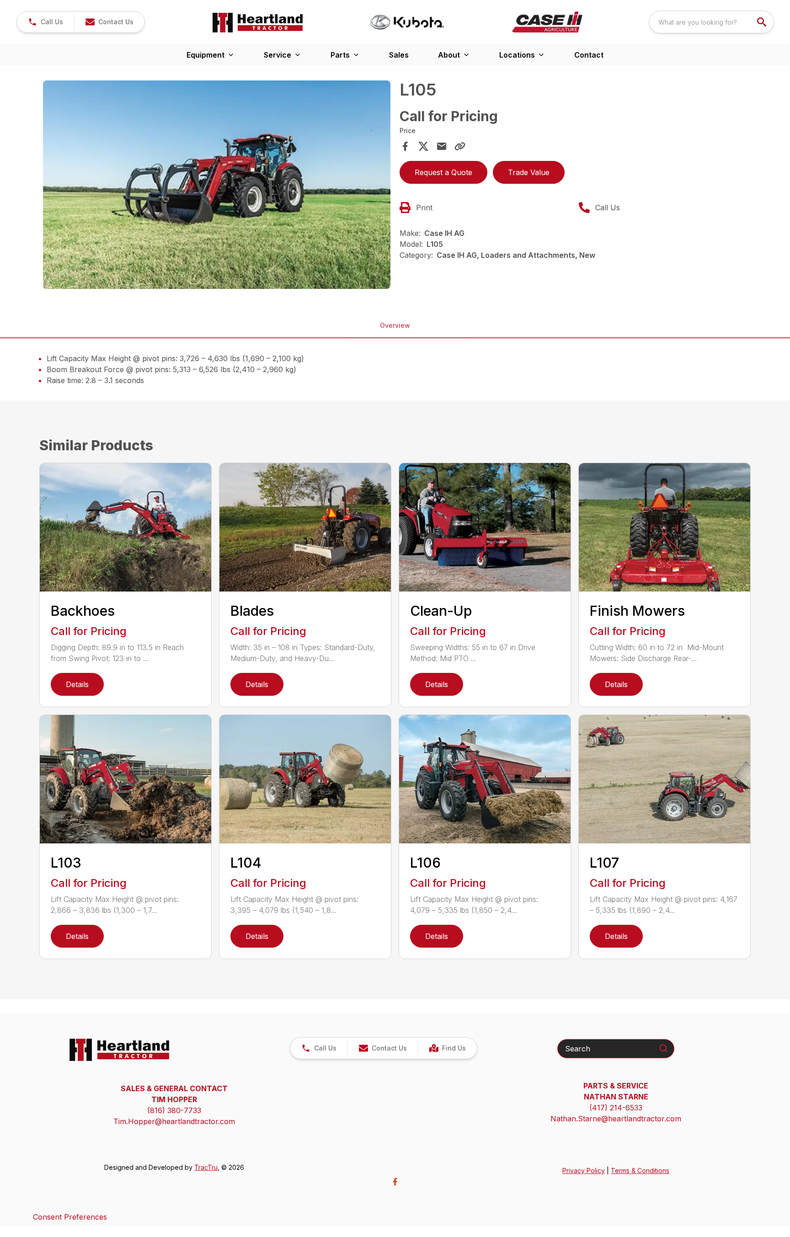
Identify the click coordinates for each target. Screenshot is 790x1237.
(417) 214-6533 (615, 1107)
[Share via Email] (441, 146)
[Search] (663, 1048)
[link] (447, 1048)
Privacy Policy (583, 1170)
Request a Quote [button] (443, 172)
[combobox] (711, 22)
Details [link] (77, 684)
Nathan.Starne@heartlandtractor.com (615, 1118)
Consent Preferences (70, 1216)
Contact (588, 54)
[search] (763, 21)
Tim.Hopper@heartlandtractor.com (174, 1121)
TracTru (206, 1167)
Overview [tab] (395, 325)
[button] (45, 22)
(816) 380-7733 (174, 1110)
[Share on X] (423, 146)
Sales (399, 54)
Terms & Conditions (640, 1170)
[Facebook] (395, 1181)
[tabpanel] (216, 186)
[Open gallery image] (216, 184)
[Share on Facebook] (405, 146)
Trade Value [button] (529, 172)
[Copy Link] (459, 146)
